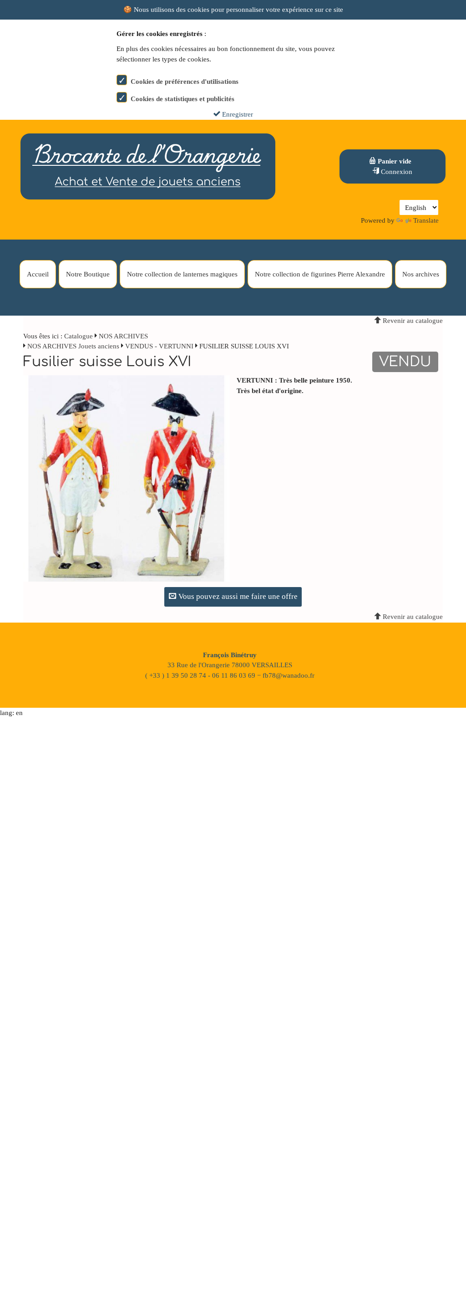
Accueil (38, 274)
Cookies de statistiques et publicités (182, 98)
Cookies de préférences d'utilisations (184, 81)
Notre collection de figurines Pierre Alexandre (320, 274)
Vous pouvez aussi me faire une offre (237, 596)
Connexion (395, 171)
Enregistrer (236, 114)
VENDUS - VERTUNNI (159, 346)
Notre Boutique (88, 274)
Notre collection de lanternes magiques (182, 274)
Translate (426, 220)
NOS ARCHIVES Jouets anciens (74, 346)
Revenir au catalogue (412, 320)
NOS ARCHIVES (123, 336)
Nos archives (420, 274)
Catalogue (78, 336)
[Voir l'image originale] (126, 477)
